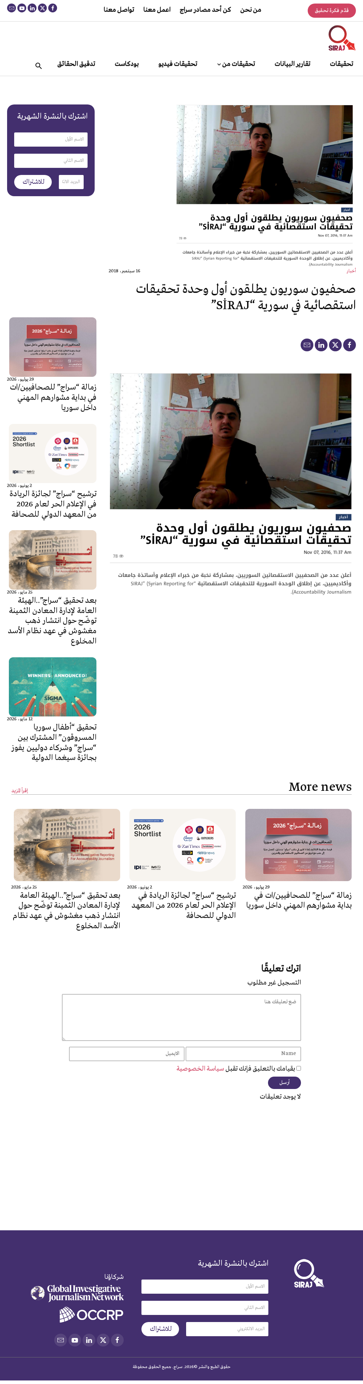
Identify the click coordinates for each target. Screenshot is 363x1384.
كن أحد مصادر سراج (205, 10)
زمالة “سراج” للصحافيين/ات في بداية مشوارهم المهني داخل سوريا (53, 397)
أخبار (351, 271)
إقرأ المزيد (19, 791)
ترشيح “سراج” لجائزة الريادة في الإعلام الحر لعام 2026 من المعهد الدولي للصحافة (53, 504)
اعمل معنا (157, 10)
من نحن (250, 10)
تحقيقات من (238, 64)
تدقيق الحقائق (76, 64)
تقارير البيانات (292, 64)
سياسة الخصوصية (201, 1069)
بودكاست (127, 64)
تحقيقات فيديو (177, 64)
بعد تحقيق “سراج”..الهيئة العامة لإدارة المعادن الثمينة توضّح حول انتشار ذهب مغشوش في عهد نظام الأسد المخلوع (52, 621)
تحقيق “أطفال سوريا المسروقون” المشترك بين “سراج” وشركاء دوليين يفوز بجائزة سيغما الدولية (53, 742)
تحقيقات (341, 64)
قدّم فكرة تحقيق (332, 10)
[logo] (342, 38)
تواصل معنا (119, 10)
